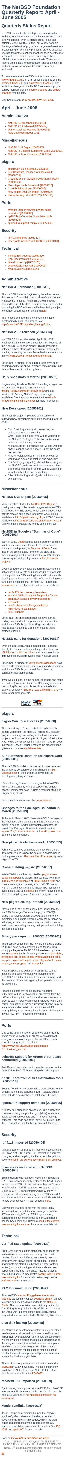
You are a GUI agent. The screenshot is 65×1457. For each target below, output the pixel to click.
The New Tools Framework (39, 856)
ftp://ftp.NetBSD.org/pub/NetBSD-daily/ (23, 391)
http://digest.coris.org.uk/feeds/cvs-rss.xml (38, 520)
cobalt (30, 956)
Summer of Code (40, 548)
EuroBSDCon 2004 (44, 881)
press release (43, 800)
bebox (22, 956)
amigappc (7, 956)
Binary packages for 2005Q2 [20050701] (30, 195)
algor (52, 953)
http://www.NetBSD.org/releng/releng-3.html (26, 324)
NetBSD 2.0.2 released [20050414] (27, 126)
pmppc (5, 963)
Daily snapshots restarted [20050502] (29, 129)
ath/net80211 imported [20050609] (27, 265)
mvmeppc (25, 960)
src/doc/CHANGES (12, 83)
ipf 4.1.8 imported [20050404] (24, 237)
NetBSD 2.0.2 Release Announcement (29, 355)
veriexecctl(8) (9, 1280)
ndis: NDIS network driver (22, 608)
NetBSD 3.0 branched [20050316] (27, 123)
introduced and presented (16, 881)
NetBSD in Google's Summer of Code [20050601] (35, 150)
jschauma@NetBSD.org (38, 100)
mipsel (15, 960)
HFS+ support (16, 612)
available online (32, 748)
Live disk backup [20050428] (24, 262)
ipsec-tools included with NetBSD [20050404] (33, 241)
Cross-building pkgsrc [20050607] (27, 188)
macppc (6, 960)
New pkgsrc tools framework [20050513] (30, 185)
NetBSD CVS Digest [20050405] (26, 147)
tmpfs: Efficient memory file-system (27, 592)
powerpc (15, 963)
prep (23, 963)
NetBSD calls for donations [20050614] (29, 154)
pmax (58, 960)
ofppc (35, 960)
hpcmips (49, 956)
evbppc (39, 956)
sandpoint (37, 963)
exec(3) (30, 890)
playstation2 (46, 960)
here (43, 310)
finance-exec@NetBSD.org (40, 689)
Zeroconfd (13, 602)
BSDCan (7, 1366)
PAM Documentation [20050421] (26, 259)
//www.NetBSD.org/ (12, 79)
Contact (9, 1441)
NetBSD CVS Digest (42, 504)
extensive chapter (43, 1298)
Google (22, 541)
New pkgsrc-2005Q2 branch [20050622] (30, 191)
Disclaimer (21, 1441)
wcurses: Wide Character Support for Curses (33, 595)
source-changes (38, 89)
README (37, 1373)
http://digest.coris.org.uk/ (28, 517)
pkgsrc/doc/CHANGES (41, 83)
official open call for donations (18, 652)
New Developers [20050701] (24, 132)
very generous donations (42, 663)
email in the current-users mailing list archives (35, 1159)
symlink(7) (18, 1429)
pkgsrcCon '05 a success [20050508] (28, 169)
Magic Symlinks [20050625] (23, 269)
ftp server (13, 953)
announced (8, 585)
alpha (59, 953)
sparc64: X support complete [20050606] (30, 223)
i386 (57, 956)
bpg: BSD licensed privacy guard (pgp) (29, 598)
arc (15, 956)
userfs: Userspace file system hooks (28, 605)
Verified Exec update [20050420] (26, 255)
